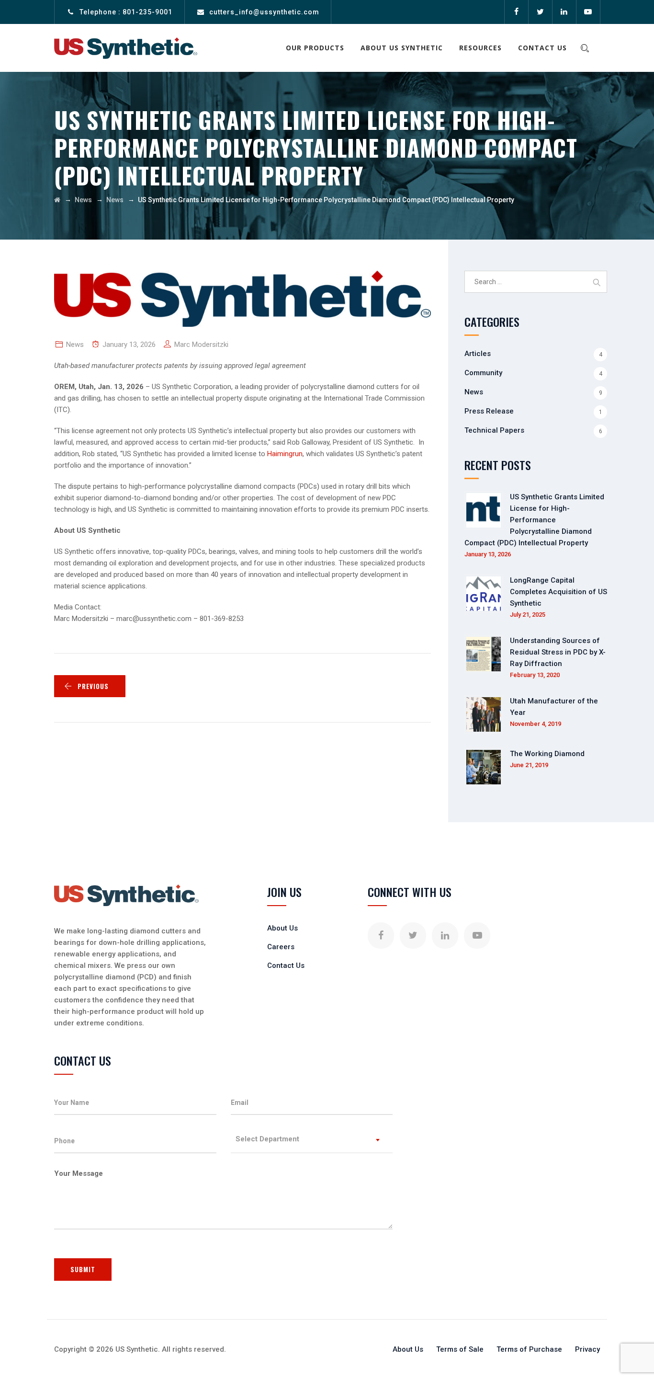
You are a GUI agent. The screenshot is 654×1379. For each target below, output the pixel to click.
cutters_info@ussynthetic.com (264, 12)
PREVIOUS (93, 686)
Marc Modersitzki (201, 344)
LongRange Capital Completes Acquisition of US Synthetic (558, 592)
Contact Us (542, 47)
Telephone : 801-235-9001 (125, 12)
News (75, 344)
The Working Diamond (547, 753)
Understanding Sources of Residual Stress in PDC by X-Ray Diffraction (558, 652)
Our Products (315, 47)
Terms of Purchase (529, 1349)
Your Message (78, 1173)
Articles (477, 353)
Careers (280, 946)
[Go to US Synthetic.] (57, 200)
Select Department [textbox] (267, 1139)
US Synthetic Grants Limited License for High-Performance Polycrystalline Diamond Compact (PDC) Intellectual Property (534, 520)
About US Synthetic (402, 47)
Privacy (587, 1349)
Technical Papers (494, 430)
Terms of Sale (460, 1349)
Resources (480, 47)
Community (483, 372)
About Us (282, 928)
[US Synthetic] (125, 48)
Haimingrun (285, 453)
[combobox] (312, 1141)
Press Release (489, 411)
